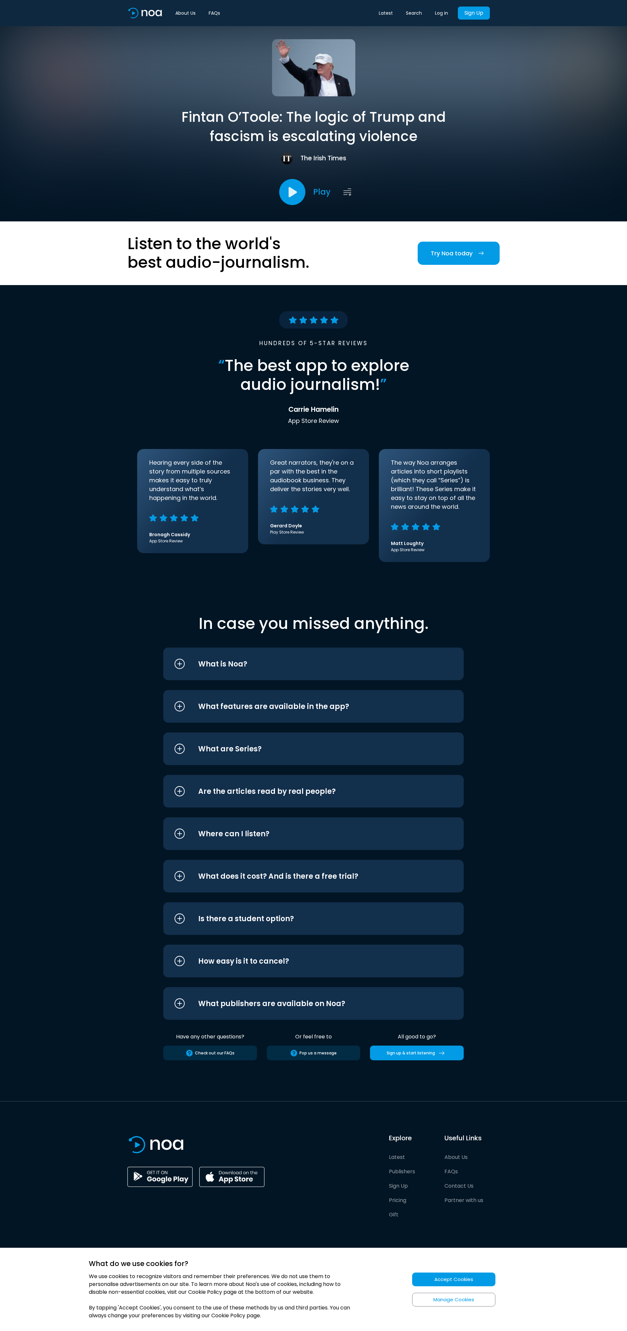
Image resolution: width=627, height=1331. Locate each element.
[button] (301, 664)
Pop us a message (318, 1053)
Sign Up (473, 13)
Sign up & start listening (411, 1053)
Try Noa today (452, 253)
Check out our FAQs (214, 1053)
